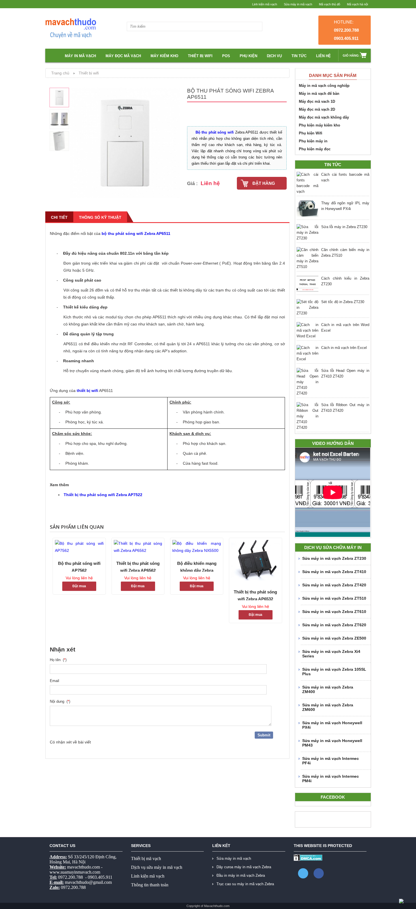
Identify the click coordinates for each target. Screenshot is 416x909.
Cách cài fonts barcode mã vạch (345, 177)
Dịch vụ (274, 56)
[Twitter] (303, 873)
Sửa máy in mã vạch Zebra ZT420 (334, 585)
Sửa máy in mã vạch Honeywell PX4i (332, 725)
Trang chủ (60, 73)
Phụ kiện (248, 56)
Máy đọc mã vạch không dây (324, 117)
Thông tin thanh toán (149, 884)
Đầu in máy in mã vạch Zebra (240, 875)
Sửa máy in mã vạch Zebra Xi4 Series (331, 653)
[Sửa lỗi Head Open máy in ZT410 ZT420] (307, 382)
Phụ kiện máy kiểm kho (319, 125)
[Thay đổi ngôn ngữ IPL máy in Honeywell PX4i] (307, 209)
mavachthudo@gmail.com (88, 882)
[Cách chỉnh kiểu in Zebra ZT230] (307, 284)
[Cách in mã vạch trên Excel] (307, 353)
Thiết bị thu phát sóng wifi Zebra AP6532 (255, 594)
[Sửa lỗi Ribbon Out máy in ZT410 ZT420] (307, 416)
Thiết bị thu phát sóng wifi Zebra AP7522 (103, 494)
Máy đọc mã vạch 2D (317, 109)
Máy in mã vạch (80, 56)
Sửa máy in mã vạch (298, 4)
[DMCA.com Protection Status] (308, 859)
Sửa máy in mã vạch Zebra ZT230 (334, 558)
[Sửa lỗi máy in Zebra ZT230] (307, 232)
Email (55, 681)
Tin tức (298, 56)
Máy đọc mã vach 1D (317, 101)
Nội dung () (60, 701)
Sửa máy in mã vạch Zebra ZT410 (334, 571)
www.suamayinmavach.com (75, 872)
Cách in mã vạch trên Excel (344, 348)
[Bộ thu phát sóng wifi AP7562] (79, 547)
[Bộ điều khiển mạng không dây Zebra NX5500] (196, 547)
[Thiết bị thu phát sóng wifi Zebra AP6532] (255, 561)
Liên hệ (323, 56)
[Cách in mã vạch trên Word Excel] (307, 330)
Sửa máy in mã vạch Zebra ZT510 (334, 598)
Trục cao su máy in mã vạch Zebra (245, 884)
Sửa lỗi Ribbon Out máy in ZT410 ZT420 (345, 408)
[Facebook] (319, 873)
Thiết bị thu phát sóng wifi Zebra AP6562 (138, 566)
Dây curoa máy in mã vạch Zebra (243, 867)
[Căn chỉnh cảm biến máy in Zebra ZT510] (307, 258)
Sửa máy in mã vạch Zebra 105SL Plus (334, 671)
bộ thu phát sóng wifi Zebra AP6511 (136, 233)
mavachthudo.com (83, 867)
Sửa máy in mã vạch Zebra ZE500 (334, 638)
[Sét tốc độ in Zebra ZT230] (307, 307)
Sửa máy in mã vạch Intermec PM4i (330, 778)
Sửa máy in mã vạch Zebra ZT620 (334, 625)
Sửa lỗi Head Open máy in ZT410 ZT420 (345, 373)
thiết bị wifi (87, 390)
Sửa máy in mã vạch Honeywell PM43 (332, 742)
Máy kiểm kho (164, 56)
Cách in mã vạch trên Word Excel (345, 328)
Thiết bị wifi (200, 56)
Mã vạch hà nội (357, 4)
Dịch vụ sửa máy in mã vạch (156, 867)
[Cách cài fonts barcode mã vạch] (307, 183)
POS (226, 56)
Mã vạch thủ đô (329, 4)
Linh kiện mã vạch (264, 4)
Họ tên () (58, 660)
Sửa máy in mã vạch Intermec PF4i (330, 760)
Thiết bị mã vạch (146, 858)
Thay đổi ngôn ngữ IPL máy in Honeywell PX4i (345, 206)
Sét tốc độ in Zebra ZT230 (342, 302)
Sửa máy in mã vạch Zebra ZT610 (334, 611)
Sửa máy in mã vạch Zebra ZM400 (327, 689)
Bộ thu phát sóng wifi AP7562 (79, 566)
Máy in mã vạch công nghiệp (324, 85)
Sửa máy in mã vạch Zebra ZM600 (327, 707)
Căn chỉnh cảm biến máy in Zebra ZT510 (345, 253)
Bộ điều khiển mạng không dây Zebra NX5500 (196, 566)
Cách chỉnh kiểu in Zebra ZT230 (345, 281)
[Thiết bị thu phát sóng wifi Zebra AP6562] (138, 547)
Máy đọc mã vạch (123, 56)
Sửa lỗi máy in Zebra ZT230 (344, 227)
